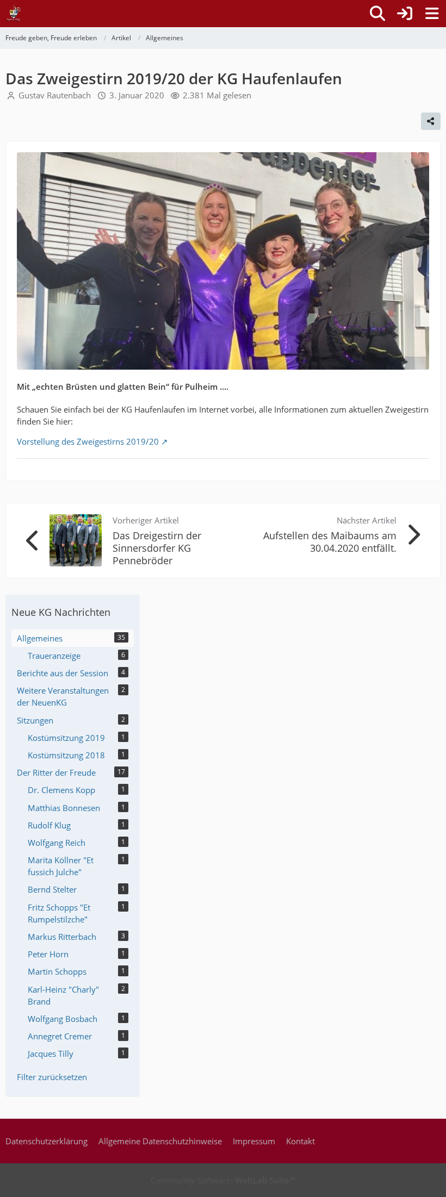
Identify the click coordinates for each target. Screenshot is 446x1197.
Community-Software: (223, 1180)
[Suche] (377, 13)
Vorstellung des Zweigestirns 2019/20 (88, 441)
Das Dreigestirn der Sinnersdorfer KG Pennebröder (157, 548)
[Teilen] (431, 121)
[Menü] (432, 13)
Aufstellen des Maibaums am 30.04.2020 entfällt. (330, 541)
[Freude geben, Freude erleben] (13, 13)
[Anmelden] (405, 13)
